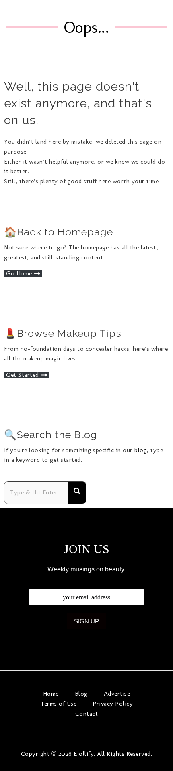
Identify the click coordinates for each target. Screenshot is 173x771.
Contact (86, 713)
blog (140, 450)
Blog (81, 693)
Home (51, 693)
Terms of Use (58, 703)
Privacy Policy (113, 703)
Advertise (117, 693)
